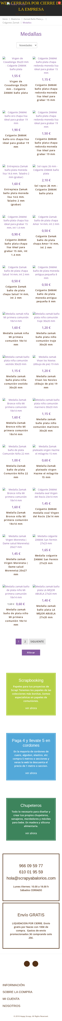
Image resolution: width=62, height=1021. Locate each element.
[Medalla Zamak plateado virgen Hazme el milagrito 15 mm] (46, 450)
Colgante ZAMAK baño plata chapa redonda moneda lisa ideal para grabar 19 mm (46, 146)
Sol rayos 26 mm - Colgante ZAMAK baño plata (46, 189)
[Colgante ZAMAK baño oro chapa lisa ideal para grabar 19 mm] (16, 118)
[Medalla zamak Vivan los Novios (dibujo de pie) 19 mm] (46, 360)
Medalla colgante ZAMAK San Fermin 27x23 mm (46, 559)
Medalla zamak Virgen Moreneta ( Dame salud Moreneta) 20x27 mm (16, 567)
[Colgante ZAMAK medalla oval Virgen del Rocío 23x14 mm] (46, 493)
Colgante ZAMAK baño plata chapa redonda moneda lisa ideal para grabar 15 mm (46, 92)
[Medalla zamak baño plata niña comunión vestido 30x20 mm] (16, 360)
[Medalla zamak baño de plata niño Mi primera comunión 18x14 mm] (16, 592)
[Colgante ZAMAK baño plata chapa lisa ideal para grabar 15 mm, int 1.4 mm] (16, 222)
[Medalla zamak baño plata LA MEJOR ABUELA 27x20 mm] (46, 590)
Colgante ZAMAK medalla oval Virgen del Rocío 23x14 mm (46, 512)
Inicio (5, 19)
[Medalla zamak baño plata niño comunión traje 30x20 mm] (46, 317)
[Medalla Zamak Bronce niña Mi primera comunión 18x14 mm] (16, 495)
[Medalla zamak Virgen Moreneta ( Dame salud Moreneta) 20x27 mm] (16, 541)
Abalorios (15, 19)
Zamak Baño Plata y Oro (34, 19)
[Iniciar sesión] (46, 5)
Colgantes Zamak (11, 22)
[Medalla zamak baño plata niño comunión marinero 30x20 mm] (46, 403)
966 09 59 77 (31, 865)
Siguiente (37, 641)
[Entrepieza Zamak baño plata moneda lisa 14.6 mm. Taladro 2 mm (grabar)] (16, 171)
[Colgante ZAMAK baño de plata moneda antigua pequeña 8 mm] (46, 272)
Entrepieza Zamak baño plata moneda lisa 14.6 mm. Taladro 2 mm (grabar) (16, 197)
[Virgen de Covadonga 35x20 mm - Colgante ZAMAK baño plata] (16, 64)
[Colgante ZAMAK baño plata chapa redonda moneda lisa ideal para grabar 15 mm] (46, 66)
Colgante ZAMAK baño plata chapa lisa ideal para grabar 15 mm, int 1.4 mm (16, 247)
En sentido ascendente (42, 45)
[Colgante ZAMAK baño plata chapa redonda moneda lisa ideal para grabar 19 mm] (46, 120)
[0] (57, 5)
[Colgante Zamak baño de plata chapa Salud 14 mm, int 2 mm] (16, 270)
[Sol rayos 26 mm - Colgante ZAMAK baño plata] (46, 169)
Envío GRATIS (31, 915)
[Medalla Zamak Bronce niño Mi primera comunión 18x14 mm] (16, 405)
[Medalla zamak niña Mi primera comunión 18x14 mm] (16, 317)
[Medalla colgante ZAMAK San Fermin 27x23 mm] (46, 539)
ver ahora (31, 708)
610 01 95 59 (31, 872)
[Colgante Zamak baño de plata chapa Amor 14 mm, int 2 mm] (46, 220)
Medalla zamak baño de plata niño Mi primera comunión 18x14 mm (15, 617)
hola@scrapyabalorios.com (31, 878)
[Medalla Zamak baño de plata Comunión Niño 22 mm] (16, 450)
